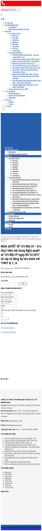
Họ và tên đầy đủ (7, 292)
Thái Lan (15, 48)
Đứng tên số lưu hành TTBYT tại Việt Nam (26, 61)
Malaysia (15, 42)
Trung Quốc (16, 51)
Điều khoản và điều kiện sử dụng (19, 29)
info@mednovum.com (14, 425)
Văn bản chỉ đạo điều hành (17, 95)
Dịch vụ (8, 31)
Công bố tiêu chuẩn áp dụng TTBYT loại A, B (26, 59)
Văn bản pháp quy (14, 93)
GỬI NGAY (4, 319)
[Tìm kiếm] (23, 283)
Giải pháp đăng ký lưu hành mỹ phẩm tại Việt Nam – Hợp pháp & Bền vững (27, 81)
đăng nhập (12, 277)
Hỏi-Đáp (11, 102)
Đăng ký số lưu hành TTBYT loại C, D (24, 63)
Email (3, 306)
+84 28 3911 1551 (16, 421)
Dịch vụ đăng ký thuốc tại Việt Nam (17, 462)
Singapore (16, 46)
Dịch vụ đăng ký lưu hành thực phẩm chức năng (22, 464)
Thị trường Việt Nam (15, 53)
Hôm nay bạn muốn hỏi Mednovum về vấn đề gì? (18, 310)
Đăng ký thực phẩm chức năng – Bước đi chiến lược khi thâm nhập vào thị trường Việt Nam (26, 76)
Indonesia (16, 40)
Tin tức (9, 100)
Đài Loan (15, 36)
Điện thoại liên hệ (7, 297)
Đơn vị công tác (6, 301)
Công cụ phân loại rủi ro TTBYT (18, 89)
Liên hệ (8, 106)
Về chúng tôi (13, 27)
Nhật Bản (15, 44)
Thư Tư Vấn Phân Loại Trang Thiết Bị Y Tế (26, 65)
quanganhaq (8, 268)
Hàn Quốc (16, 38)
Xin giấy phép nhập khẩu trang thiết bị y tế (26, 68)
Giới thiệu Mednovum (11, 25)
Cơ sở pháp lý (10, 91)
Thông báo (12, 98)
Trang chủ (9, 23)
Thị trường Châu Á (15, 33)
